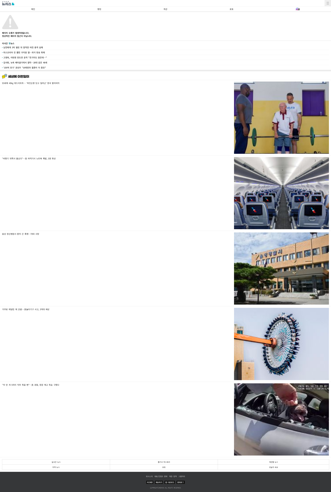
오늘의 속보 (273, 467)
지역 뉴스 (56, 467)
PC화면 (150, 482)
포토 (231, 9)
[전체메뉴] (328, 3)
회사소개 (149, 476)
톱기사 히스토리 (164, 462)
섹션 (165, 9)
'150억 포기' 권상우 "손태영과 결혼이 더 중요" (24, 67)
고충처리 (181, 476)
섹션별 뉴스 (273, 462)
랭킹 (99, 9)
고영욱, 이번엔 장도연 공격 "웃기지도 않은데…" (25, 57)
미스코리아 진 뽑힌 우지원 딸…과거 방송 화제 (24, 52)
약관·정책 (173, 476)
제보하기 (159, 482)
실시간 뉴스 (56, 462)
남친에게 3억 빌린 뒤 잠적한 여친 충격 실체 (23, 47)
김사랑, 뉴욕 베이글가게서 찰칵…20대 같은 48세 (25, 62)
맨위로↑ (180, 482)
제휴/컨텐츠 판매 (160, 476)
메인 (33, 9)
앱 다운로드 (169, 482)
